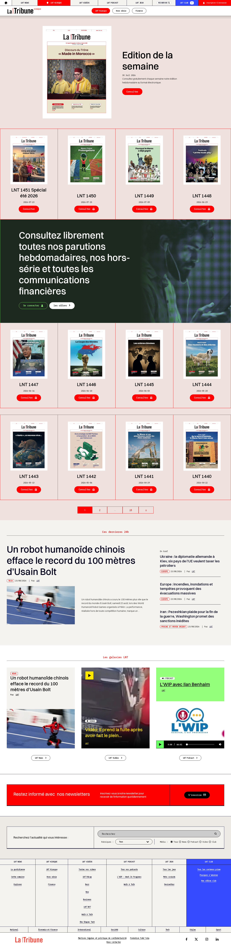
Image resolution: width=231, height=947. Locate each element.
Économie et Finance (48, 929)
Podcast (169, 678)
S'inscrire (195, 795)
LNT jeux (139, 2)
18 (130, 510)
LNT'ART (87, 906)
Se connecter (31, 305)
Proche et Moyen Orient (173, 626)
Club (214, 842)
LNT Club (184, 2)
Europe (164, 571)
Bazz (87, 884)
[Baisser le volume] (220, 744)
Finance (139, 10)
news (14, 673)
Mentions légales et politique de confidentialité (102, 938)
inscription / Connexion (216, 3)
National (14, 929)
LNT (38, 580)
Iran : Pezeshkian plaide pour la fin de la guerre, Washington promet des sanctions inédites (189, 616)
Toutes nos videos (87, 869)
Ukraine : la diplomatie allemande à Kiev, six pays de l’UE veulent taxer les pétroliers (190, 561)
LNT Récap (87, 876)
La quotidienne (18, 869)
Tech (10, 580)
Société (114, 929)
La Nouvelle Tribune (24, 10)
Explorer (18, 884)
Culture (141, 929)
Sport (218, 929)
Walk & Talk (87, 914)
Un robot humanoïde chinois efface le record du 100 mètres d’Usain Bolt (71, 560)
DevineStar (169, 884)
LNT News (25, 2)
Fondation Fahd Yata (139, 938)
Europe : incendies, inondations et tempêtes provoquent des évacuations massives (186, 589)
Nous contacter (114, 942)
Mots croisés (169, 876)
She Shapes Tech (87, 922)
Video (205, 842)
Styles (193, 929)
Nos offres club (208, 880)
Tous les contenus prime (208, 869)
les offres (60, 305)
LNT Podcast (112, 2)
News (184, 842)
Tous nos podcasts (129, 869)
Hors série (121, 10)
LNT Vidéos (84, 2)
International (84, 929)
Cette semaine (17, 876)
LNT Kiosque (56, 2)
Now (87, 892)
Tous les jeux (169, 869)
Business (87, 899)
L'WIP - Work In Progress (129, 876)
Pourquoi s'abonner (209, 875)
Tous (176, 842)
